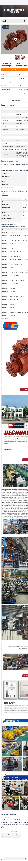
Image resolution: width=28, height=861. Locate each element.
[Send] (26, 858)
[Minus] (26, 827)
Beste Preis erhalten (16, 69)
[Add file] (2, 858)
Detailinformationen (16, 100)
